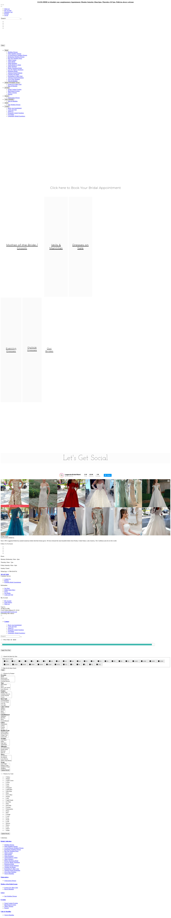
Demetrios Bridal (9, 864)
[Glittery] (3, 708)
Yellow (8, 777)
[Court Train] (4, 737)
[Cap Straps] (5, 764)
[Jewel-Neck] (5, 744)
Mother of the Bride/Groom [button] (9, 884)
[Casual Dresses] (8, 680)
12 (59, 661)
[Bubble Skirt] (6, 692)
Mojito (8, 779)
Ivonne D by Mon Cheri (11, 887)
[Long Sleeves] (6, 759)
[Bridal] (8, 677)
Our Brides (49, 349)
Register (6, 13)
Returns (6, 580)
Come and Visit (8, 594)
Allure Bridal (8, 854)
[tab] (87, 621)
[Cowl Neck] (5, 740)
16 (72, 661)
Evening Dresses (11, 349)
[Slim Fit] (5, 752)
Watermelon (9, 809)
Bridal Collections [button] (6, 841)
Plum (7, 811)
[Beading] (5, 718)
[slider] (153, 644)
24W (15, 664)
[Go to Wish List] (3, 4)
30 (121, 661)
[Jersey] (4, 729)
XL (92, 664)
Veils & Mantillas (56, 246)
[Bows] (5, 719)
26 (107, 661)
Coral (7, 816)
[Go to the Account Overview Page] (1, 6)
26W (24, 664)
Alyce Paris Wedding (10, 872)
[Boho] (5, 686)
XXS (58, 664)
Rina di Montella (9, 889)
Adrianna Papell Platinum (11, 865)
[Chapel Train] (4, 735)
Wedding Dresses (9, 845)
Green (8, 782)
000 (7, 661)
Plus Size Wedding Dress (11, 851)
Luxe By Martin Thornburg (12, 862)
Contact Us (7, 579)
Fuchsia (8, 807)
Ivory (7, 818)
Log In (6, 15)
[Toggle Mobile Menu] (1, 615)
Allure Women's (8, 859)
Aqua (7, 786)
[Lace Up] (5, 703)
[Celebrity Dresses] (6, 694)
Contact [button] (6, 621)
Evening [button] (3, 899)
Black (7, 825)
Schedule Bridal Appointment (12, 582)
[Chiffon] (4, 726)
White (8, 830)
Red (7, 812)
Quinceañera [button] (4, 877)
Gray (7, 827)
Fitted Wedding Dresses (11, 846)
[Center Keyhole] (6, 695)
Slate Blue (9, 791)
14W (136, 661)
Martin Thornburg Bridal (11, 861)
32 (128, 661)
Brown (8, 823)
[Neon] (3, 711)
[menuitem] (87, 9)
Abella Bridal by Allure (10, 857)
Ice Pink (8, 802)
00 (14, 661)
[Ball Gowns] (5, 684)
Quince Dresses (32, 348)
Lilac (7, 798)
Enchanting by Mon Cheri (11, 869)
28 (114, 661)
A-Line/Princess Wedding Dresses (14, 848)
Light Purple (9, 800)
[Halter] (5, 741)
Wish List (7, 9)
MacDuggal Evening (10, 905)
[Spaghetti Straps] (5, 767)
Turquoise (9, 787)
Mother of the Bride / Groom (22, 246)
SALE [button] (3, 893)
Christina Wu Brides (10, 867)
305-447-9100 (5, 574)
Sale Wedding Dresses (10, 896)
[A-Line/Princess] (5, 748)
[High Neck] (5, 743)
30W (41, 664)
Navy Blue (9, 795)
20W (161, 661)
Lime (7, 784)
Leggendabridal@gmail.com (9, 612)
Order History (8, 602)
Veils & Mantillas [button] (6, 911)
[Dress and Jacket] (5, 687)
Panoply (6, 908)
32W (49, 664)
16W (144, 661)
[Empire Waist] (5, 749)
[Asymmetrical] (4, 733)
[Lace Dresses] (5, 689)
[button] (6, 50)
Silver (7, 828)
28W (32, 664)
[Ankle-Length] (4, 732)
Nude (7, 820)
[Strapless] (5, 768)
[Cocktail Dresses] (8, 681)
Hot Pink (8, 805)
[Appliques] (5, 716)
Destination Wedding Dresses (12, 849)
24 (100, 661)
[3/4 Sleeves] (6, 757)
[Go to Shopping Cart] (1, 4)
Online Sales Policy (9, 590)
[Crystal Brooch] (5, 721)
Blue (7, 793)
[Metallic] (3, 710)
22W (7, 664)
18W (153, 661)
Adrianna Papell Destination (12, 870)
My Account (7, 10)
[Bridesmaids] (8, 678)
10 (52, 661)
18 (80, 661)
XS (66, 664)
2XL (99, 664)
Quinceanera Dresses (10, 880)
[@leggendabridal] (61, 475)
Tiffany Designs (8, 906)
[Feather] (4, 727)
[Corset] (6, 697)
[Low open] (5, 705)
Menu (2, 45)
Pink (7, 803)
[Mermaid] (5, 751)
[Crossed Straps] (5, 702)
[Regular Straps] (5, 765)
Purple (8, 796)
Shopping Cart (8, 12)
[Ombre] (3, 713)
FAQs (6, 591)
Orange (8, 814)
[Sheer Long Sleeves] (6, 760)
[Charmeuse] (4, 724)
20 (86, 661)
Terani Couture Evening (11, 903)
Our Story (7, 588)
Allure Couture (8, 853)
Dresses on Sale (80, 246)
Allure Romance (9, 856)
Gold (7, 821)
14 (66, 661)
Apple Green (9, 780)
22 (93, 661)
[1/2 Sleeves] (6, 756)
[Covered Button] (5, 700)
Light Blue (9, 789)
